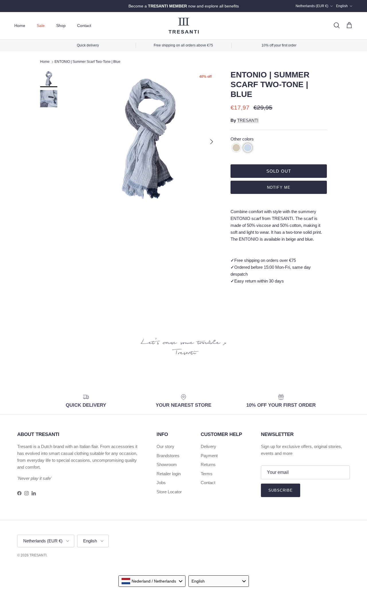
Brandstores (168, 455)
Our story (165, 446)
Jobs (161, 482)
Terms (206, 473)
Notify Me (278, 187)
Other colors (242, 139)
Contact (84, 25)
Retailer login (169, 473)
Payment (209, 455)
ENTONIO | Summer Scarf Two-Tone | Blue (87, 62)
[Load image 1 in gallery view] (149, 139)
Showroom (167, 464)
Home (19, 25)
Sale (41, 25)
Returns (208, 464)
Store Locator (169, 491)
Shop (61, 25)
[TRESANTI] (184, 26)
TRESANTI (247, 120)
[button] (236, 147)
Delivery (208, 446)
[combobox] (152, 581)
